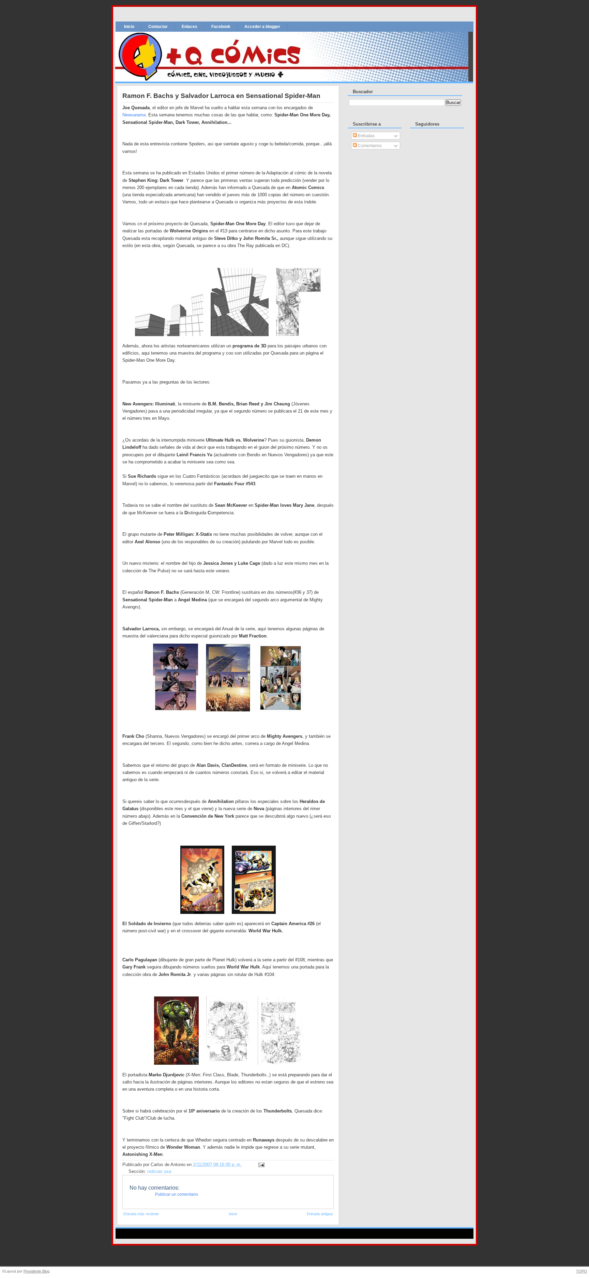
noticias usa (159, 1171)
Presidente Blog (36, 1271)
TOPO (581, 1271)
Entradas (366, 135)
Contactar (158, 26)
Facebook (220, 26)
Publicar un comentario (176, 1194)
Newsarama (134, 114)
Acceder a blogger (262, 26)
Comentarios (369, 145)
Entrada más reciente (141, 1214)
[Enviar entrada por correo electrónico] (260, 1164)
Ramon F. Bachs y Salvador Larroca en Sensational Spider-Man (221, 95)
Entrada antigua (320, 1214)
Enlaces (189, 26)
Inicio (129, 26)
